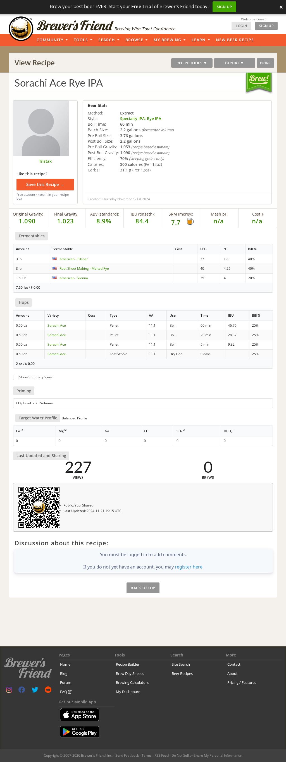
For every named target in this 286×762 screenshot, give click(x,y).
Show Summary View (35, 377)
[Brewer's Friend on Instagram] (9, 691)
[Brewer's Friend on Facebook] (21, 691)
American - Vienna (73, 278)
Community (50, 39)
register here (188, 567)
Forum (65, 682)
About (232, 673)
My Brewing (167, 39)
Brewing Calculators (132, 682)
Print (265, 62)
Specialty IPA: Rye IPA (140, 118)
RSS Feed (161, 755)
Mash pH (219, 214)
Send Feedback (127, 755)
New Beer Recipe (235, 39)
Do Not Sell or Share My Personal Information (206, 755)
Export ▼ (234, 62)
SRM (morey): (181, 214)
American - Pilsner (73, 259)
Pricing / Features (241, 682)
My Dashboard (128, 691)
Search (106, 39)
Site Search (181, 664)
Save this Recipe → (45, 184)
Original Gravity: (28, 214)
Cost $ (258, 214)
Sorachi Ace (56, 325)
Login (241, 25)
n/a (257, 221)
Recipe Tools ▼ (192, 62)
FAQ (64, 691)
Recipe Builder (127, 664)
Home (65, 664)
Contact (233, 664)
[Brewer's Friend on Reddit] (48, 691)
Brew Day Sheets (130, 673)
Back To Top (143, 587)
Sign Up (224, 6)
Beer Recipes (182, 673)
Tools (81, 39)
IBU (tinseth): (143, 214)
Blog (63, 673)
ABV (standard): (104, 214)
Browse (134, 39)
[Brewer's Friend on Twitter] (35, 691)
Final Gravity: (66, 214)
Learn (199, 39)
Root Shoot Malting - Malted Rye (84, 268)
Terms (147, 755)
